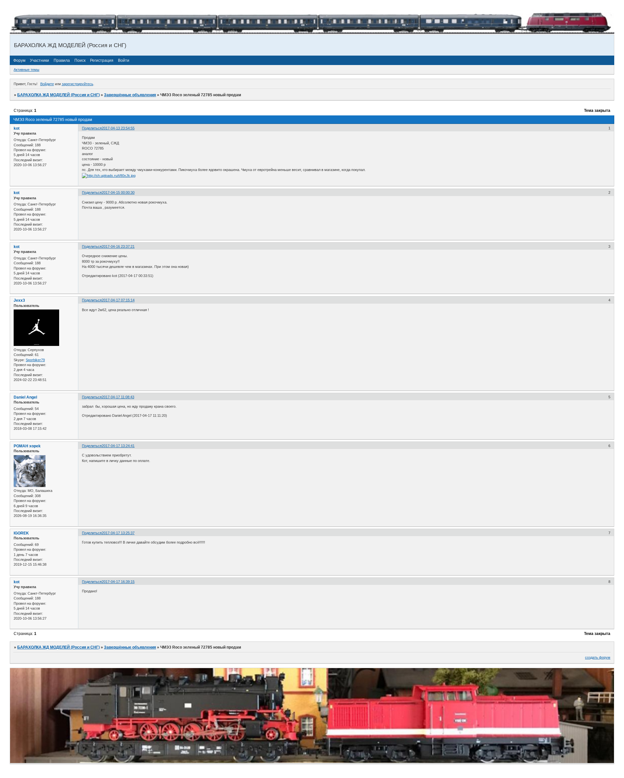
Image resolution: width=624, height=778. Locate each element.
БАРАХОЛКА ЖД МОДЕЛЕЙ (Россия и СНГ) (58, 95)
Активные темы (26, 70)
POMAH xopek (27, 446)
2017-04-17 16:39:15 (118, 582)
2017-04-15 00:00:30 (118, 192)
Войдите (47, 84)
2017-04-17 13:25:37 (118, 533)
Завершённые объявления (130, 95)
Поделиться (92, 128)
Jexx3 (19, 300)
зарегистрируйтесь (77, 84)
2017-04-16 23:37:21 (118, 246)
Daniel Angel (25, 397)
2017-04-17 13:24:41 (118, 446)
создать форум (597, 657)
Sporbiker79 (35, 360)
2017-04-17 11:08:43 (118, 397)
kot (17, 128)
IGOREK (21, 533)
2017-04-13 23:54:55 (118, 128)
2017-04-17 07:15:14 (118, 300)
